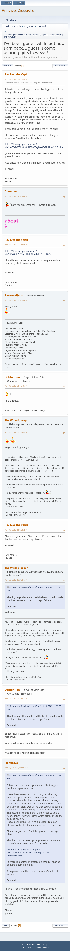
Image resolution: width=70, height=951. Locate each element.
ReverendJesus (14, 295)
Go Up (6, 925)
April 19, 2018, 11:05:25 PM (16, 530)
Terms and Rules (33, 944)
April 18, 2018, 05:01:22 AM (16, 79)
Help (22, 944)
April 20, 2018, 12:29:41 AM (16, 580)
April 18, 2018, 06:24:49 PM (16, 244)
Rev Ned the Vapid (16, 74)
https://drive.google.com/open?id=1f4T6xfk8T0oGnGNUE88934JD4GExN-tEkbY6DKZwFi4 (34, 146)
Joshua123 (11, 763)
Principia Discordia (17, 10)
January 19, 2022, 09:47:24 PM (17, 767)
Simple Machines (42, 948)
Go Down (7, 66)
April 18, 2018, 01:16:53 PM (16, 196)
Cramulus (11, 191)
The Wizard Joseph (16, 420)
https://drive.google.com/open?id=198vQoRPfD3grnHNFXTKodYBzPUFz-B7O (28, 253)
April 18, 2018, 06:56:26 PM (16, 300)
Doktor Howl (13, 377)
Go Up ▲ (46, 944)
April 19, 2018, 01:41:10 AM (16, 386)
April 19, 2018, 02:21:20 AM (16, 432)
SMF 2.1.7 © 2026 (28, 948)
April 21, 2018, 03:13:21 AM (16, 698)
